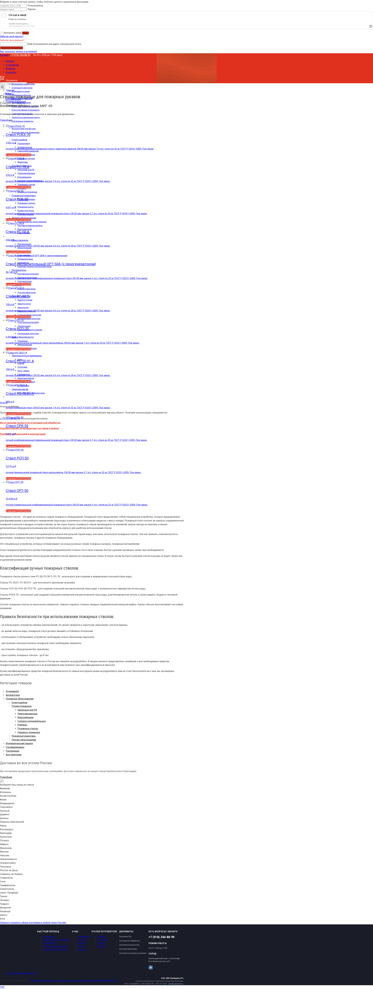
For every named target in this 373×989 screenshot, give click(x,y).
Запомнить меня (12, 32)
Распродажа (12, 751)
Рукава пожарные (22, 706)
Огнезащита (12, 691)
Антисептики (13, 695)
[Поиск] (2, 87)
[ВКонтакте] (151, 967)
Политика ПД (125, 936)
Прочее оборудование (24, 739)
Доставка (102, 940)
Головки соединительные (31, 721)
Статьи (81, 946)
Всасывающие (25, 717)
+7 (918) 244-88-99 (20, 55)
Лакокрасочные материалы (56, 940)
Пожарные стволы (27, 728)
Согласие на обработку (129, 941)
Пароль (32, 9)
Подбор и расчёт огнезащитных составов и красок (29, 428)
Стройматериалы (15, 747)
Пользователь (35, 5)
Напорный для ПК (27, 710)
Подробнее (6, 120)
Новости (82, 943)
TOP (2, 987)
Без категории (13, 754)
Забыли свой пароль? (12, 36)
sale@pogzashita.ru (176, 984)
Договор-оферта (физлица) (42, 980)
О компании (83, 936)
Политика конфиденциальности (21, 973)
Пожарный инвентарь (24, 736)
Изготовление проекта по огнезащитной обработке (30, 422)
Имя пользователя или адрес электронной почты (54, 44)
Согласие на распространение (132, 953)
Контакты (82, 949)
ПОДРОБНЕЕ (24, 155)
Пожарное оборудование (20, 698)
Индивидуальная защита (19, 743)
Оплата (100, 943)
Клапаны (22, 724)
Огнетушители (19, 702)
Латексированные (27, 713)
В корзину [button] (11, 155)
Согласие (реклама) (128, 949)
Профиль (101, 936)
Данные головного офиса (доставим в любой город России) (33, 922)
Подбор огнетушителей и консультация (22, 434)
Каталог (82, 940)
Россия (4, 55)
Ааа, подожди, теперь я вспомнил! (18, 51)
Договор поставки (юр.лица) (71, 980)
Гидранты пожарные (28, 732)
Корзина (101, 946)
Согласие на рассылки (129, 945)
